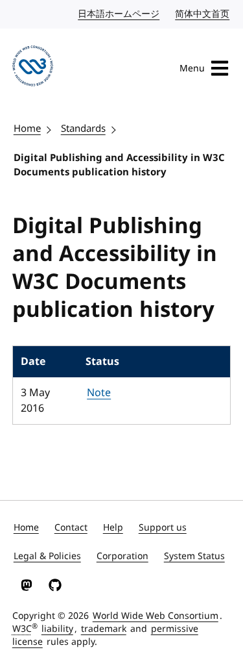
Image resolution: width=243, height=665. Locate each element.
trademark (103, 629)
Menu (192, 68)
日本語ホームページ (119, 14)
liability (57, 629)
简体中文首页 (203, 14)
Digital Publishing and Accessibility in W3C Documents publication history (119, 165)
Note (99, 393)
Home (27, 128)
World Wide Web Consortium (155, 616)
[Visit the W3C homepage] (32, 68)
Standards (83, 128)
